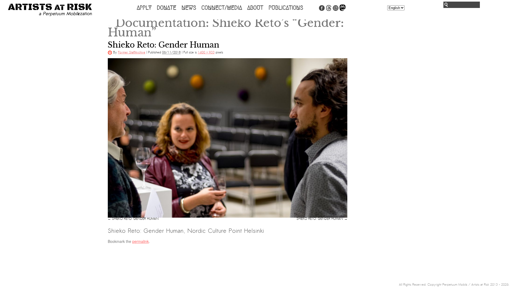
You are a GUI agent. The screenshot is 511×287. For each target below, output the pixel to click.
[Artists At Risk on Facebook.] (322, 9)
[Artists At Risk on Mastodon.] (342, 9)
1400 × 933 (206, 52)
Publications (286, 8)
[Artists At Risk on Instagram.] (336, 9)
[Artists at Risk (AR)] (50, 10)
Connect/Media (221, 8)
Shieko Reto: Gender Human (135, 218)
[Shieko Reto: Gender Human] (227, 137)
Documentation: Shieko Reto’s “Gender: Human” (226, 27)
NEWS (189, 8)
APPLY (144, 8)
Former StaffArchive (131, 52)
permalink (140, 241)
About (255, 8)
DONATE (166, 8)
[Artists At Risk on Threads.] (329, 9)
